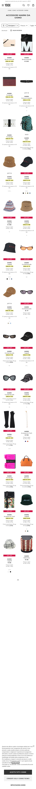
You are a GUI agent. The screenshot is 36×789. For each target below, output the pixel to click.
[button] (18, 579)
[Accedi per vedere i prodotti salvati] (28, 5)
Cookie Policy (15, 762)
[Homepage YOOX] (7, 5)
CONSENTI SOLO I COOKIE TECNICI (18, 778)
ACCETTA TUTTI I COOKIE (18, 772)
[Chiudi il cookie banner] (33, 746)
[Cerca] (24, 5)
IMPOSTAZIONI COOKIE (18, 785)
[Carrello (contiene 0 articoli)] (33, 5)
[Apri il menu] (3, 5)
